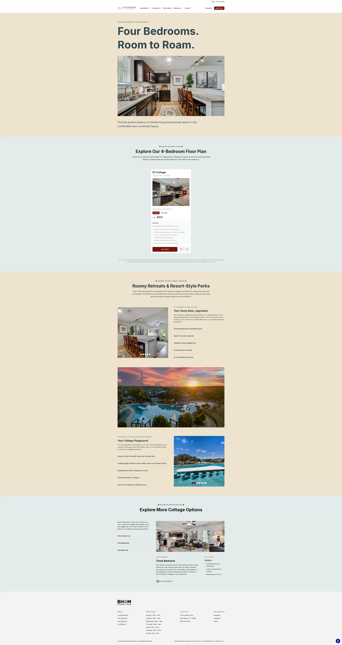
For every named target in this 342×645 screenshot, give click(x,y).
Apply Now (218, 8)
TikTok (216, 621)
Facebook (217, 615)
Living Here (156, 8)
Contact (187, 8)
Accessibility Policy (208, 641)
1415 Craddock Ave (186, 615)
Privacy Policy (197, 641)
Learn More (165, 249)
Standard (156, 213)
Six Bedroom (123, 550)
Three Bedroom (124, 536)
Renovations (167, 8)
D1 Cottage (159, 172)
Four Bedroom (122, 618)
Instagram (217, 618)
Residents (208, 8)
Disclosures (219, 641)
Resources (177, 8)
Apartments (144, 8)
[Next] (184, 192)
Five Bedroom (123, 543)
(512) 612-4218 (220, 1)
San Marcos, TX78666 (188, 618)
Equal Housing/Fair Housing (183, 641)
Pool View (164, 213)
